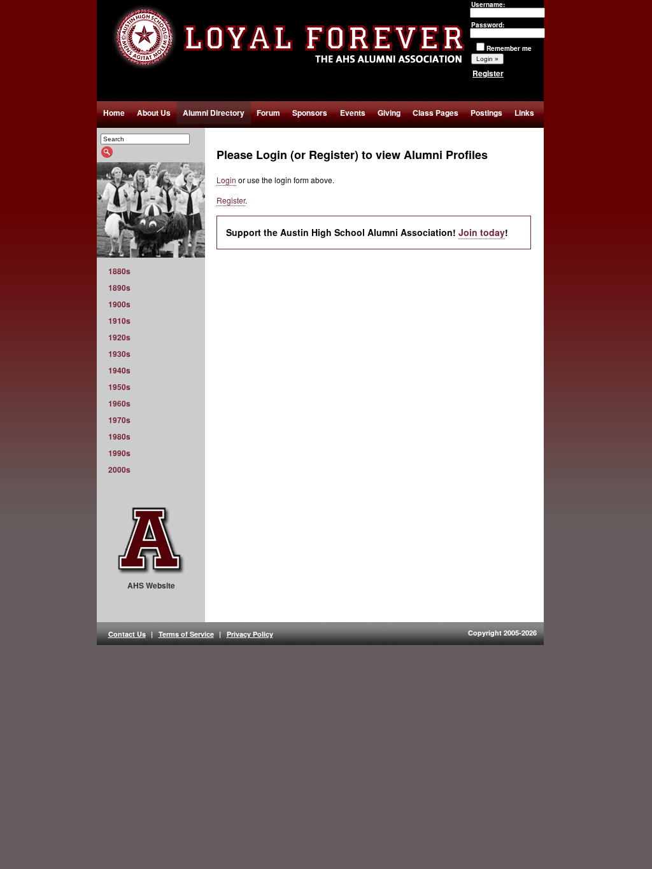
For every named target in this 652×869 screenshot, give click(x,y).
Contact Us (127, 634)
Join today (481, 232)
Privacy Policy (250, 634)
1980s (119, 436)
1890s (119, 287)
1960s (119, 403)
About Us (154, 112)
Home (114, 112)
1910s (119, 320)
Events (352, 112)
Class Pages (435, 112)
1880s (119, 271)
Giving (389, 112)
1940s (119, 370)
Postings (486, 112)
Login (226, 179)
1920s (119, 337)
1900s (119, 304)
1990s (119, 453)
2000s (119, 469)
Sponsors (309, 112)
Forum (268, 112)
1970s (119, 420)
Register (488, 73)
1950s (119, 387)
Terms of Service (186, 634)
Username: (488, 4)
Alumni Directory (213, 112)
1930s (119, 353)
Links (524, 112)
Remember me (509, 48)
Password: (487, 24)
